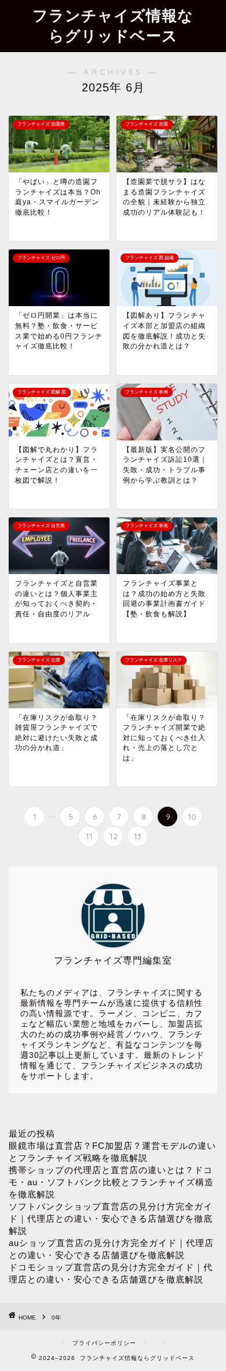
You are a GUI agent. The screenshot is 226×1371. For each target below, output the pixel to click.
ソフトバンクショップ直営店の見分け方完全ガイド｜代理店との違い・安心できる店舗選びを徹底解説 (111, 1218)
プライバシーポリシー (104, 1343)
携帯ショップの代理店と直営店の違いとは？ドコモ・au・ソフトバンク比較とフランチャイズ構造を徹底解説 (111, 1182)
